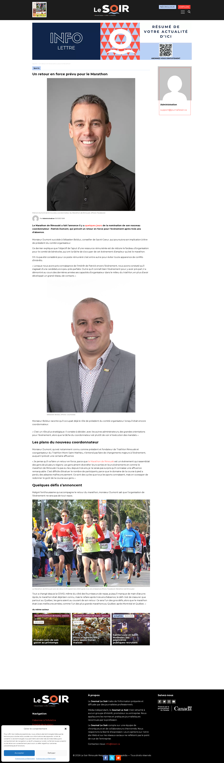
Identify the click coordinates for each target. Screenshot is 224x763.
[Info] (112, 41)
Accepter (19, 753)
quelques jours (93, 225)
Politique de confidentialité (25, 758)
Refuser (51, 753)
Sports (34, 64)
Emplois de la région (42, 724)
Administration (49, 218)
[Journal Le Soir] (112, 10)
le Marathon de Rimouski (101, 461)
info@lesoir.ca (113, 744)
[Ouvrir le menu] (183, 12)
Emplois (184, 7)
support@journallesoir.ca (173, 110)
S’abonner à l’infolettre (44, 720)
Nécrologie (167, 7)
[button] (65, 728)
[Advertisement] (91, 665)
